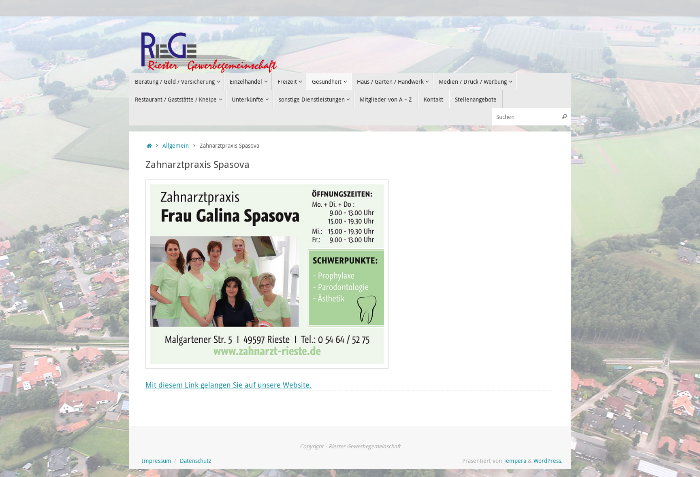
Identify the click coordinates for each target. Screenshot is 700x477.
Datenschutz (195, 460)
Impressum (156, 460)
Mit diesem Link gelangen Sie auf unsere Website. (228, 385)
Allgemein (175, 145)
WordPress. (548, 460)
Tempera (515, 460)
